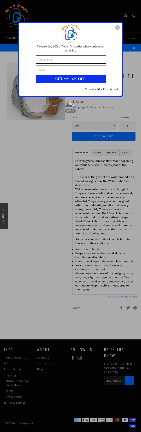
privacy (70, 110)
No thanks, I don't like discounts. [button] (102, 89)
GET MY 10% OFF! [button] (71, 78)
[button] (117, 27)
